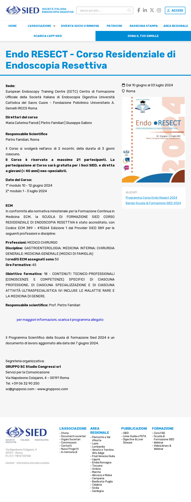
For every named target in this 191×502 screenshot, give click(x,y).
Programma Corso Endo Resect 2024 (151, 197)
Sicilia (95, 488)
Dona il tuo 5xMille (143, 36)
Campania (98, 478)
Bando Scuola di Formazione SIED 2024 (153, 203)
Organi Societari (70, 439)
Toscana (97, 465)
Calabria (97, 484)
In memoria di (69, 452)
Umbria (96, 468)
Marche (96, 472)
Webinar (158, 442)
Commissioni (68, 442)
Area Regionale (175, 26)
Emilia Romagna (101, 462)
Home (12, 26)
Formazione (163, 429)
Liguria (96, 459)
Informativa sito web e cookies (33, 462)
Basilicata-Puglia (102, 481)
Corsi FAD (159, 433)
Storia (65, 433)
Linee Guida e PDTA (134, 436)
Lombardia (98, 446)
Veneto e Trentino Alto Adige (103, 451)
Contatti (10, 462)
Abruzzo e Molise (102, 475)
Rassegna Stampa (144, 26)
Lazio (95, 443)
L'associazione (39, 26)
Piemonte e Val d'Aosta (101, 439)
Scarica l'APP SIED (48, 36)
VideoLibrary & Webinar (162, 447)
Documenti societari (73, 436)
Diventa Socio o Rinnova (80, 26)
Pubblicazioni (134, 429)
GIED (126, 433)
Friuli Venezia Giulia (103, 456)
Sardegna (98, 491)
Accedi (177, 10)
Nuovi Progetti (70, 449)
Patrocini (114, 26)
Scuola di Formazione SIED (164, 438)
